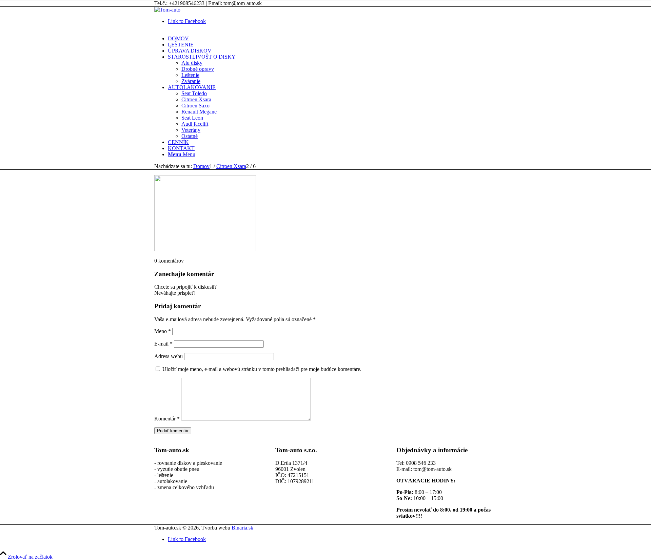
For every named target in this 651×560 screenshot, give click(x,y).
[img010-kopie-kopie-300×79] (167, 10)
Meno (162, 331)
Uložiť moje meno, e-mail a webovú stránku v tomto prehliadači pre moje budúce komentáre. (261, 369)
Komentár (167, 418)
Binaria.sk (242, 528)
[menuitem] (332, 39)
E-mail (163, 344)
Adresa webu (168, 356)
